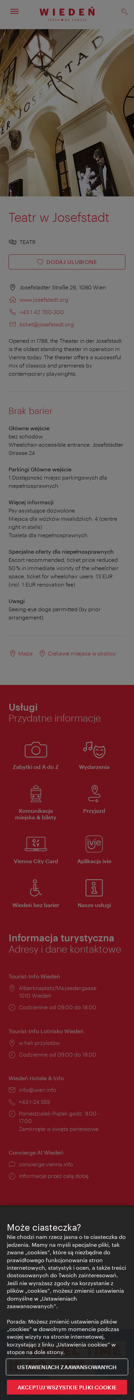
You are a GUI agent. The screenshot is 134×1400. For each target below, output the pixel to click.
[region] (67, 1302)
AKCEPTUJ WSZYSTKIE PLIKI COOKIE (67, 1387)
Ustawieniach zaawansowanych (66, 1367)
